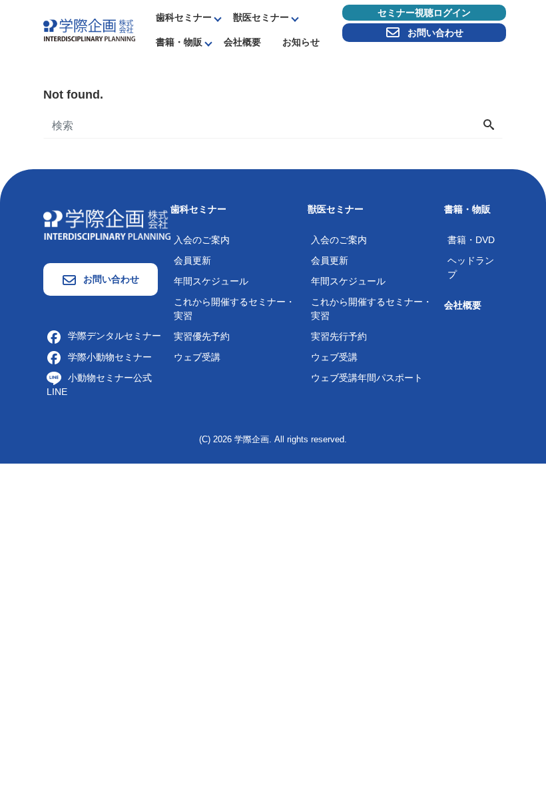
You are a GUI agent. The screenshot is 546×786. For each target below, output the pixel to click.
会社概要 (242, 42)
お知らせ (301, 42)
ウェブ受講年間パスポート (367, 377)
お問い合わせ (435, 32)
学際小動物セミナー (110, 357)
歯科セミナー (184, 17)
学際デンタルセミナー (114, 335)
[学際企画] (89, 29)
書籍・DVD (471, 239)
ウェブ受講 (197, 357)
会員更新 (192, 260)
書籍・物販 (179, 42)
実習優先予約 (202, 336)
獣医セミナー (261, 17)
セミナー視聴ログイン (424, 12)
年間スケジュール (211, 281)
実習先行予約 (339, 336)
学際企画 (251, 439)
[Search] (488, 126)
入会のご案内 (202, 239)
